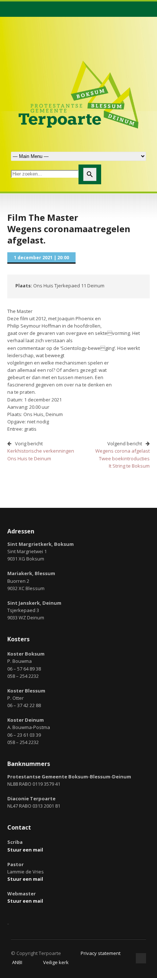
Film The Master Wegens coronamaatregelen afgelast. (68, 228)
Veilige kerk (56, 962)
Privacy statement (100, 953)
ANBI (17, 962)
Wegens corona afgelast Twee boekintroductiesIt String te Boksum (122, 458)
